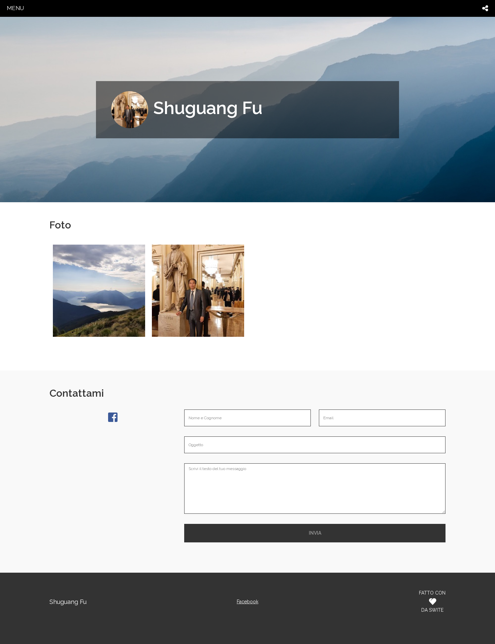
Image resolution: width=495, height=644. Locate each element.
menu (15, 8)
